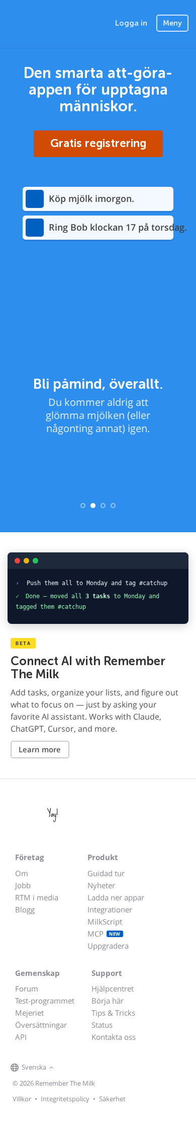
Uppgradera (108, 946)
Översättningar (41, 1025)
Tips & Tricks (113, 1013)
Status (102, 1025)
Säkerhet (112, 1098)
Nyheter (101, 885)
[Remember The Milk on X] (85, 1068)
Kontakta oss (113, 1037)
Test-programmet (44, 1001)
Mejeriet (29, 1013)
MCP (104, 934)
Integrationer (109, 909)
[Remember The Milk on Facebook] (71, 1068)
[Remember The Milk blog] (97, 1068)
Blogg (25, 909)
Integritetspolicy (65, 1098)
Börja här (107, 1001)
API (21, 1037)
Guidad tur (106, 873)
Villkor (22, 1098)
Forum (26, 988)
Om (21, 873)
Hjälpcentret (112, 988)
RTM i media (36, 897)
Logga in (131, 23)
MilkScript (104, 921)
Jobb (23, 885)
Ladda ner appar (115, 897)
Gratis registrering (98, 143)
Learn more (40, 749)
